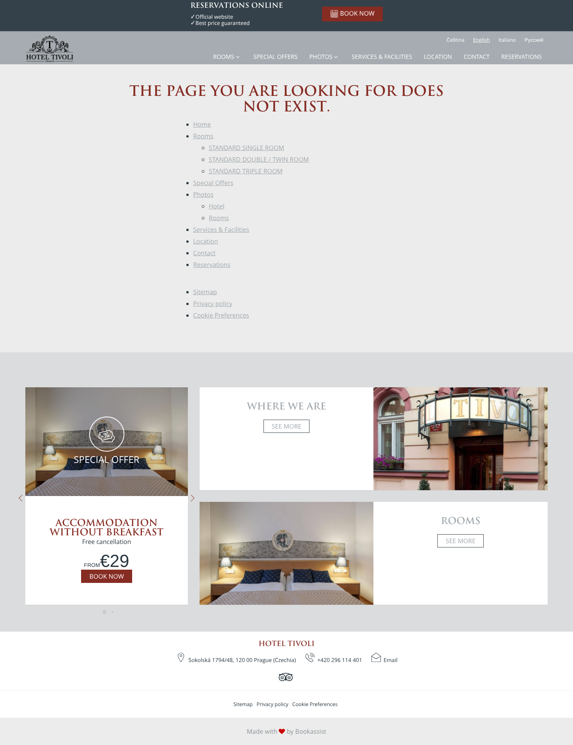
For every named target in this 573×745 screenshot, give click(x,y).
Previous (20, 498)
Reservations (521, 57)
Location (438, 57)
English (481, 39)
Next (193, 498)
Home (202, 124)
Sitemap (205, 292)
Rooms (223, 57)
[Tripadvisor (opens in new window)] (286, 677)
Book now (106, 576)
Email (391, 660)
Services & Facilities (382, 57)
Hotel (217, 206)
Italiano (507, 39)
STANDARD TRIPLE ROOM (246, 171)
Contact (477, 57)
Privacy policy (212, 303)
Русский (534, 39)
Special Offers (275, 57)
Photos (320, 57)
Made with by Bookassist (286, 731)
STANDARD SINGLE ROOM (246, 147)
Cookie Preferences (221, 315)
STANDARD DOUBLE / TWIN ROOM (259, 159)
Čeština (455, 39)
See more (286, 426)
